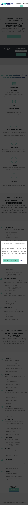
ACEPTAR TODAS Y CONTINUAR (11, 260)
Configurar (22, 260)
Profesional (18, 3)
